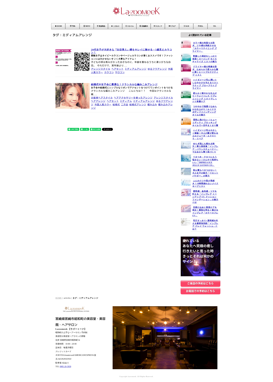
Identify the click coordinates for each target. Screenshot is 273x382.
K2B (187, 26)
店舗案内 (145, 26)
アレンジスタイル (100, 69)
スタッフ (159, 26)
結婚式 (116, 104)
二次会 (124, 104)
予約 (73, 26)
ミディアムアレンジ (135, 69)
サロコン (120, 72)
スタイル (130, 26)
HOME (59, 26)
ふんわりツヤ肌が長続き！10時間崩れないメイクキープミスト (205, 183)
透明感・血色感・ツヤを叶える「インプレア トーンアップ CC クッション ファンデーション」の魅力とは (205, 196)
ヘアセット (117, 69)
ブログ (173, 26)
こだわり (116, 26)
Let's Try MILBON (234, 363)
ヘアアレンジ (98, 101)
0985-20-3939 (65, 366)
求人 (201, 26)
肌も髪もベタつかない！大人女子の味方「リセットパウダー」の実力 (205, 173)
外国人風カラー (103, 104)
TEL (214, 26)
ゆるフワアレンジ (157, 69)
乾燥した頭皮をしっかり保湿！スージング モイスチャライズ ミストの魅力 (204, 59)
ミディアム (126, 101)
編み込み (152, 104)
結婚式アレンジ (137, 104)
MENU (88, 26)
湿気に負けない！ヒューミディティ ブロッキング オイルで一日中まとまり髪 (205, 122)
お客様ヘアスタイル (102, 98)
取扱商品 (102, 26)
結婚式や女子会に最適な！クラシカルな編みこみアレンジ (124, 84)
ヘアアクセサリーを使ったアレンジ (133, 98)
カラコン (109, 72)
